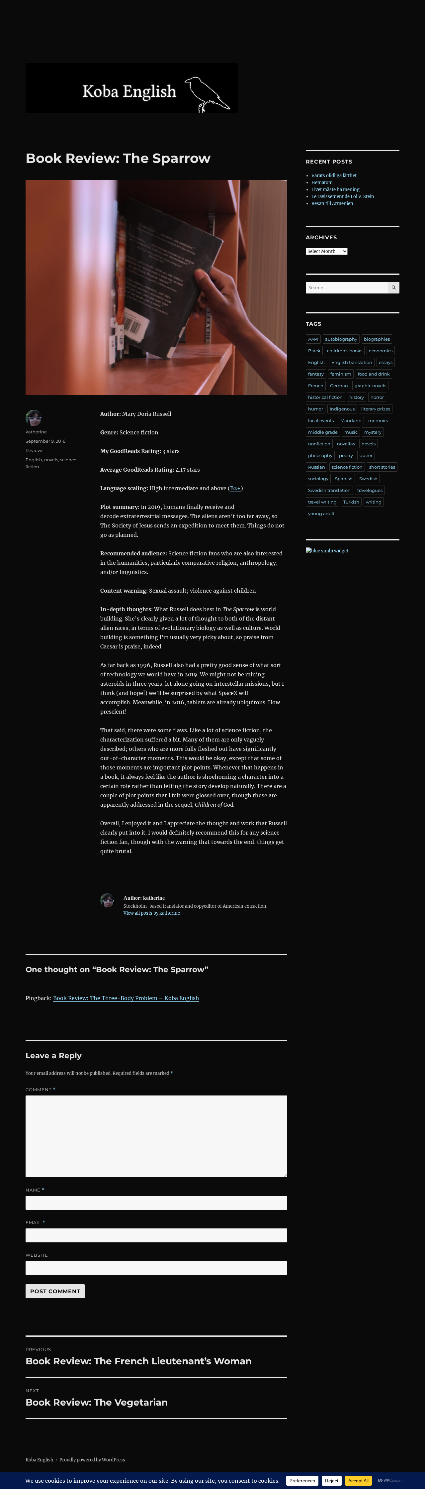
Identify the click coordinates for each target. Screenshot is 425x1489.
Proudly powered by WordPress (92, 1460)
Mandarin (351, 420)
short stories (382, 467)
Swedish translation (329, 490)
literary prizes (375, 408)
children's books (344, 350)
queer (366, 455)
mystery (373, 432)
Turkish (351, 502)
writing (374, 502)
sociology (318, 478)
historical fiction (325, 397)
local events (321, 420)
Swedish (368, 478)
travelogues (369, 490)
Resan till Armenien (332, 203)
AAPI (313, 339)
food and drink (374, 374)
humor (315, 408)
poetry (346, 455)
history (356, 397)
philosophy (320, 455)
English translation (351, 362)
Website (37, 1255)
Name (35, 1190)
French (315, 385)
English (34, 459)
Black (314, 350)
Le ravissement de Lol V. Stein (342, 196)
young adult (321, 513)
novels (51, 459)
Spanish (344, 478)
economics (380, 350)
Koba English (39, 1460)
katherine (36, 431)
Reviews (34, 450)
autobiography (341, 339)
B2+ (235, 488)
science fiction (347, 467)
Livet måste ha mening (335, 189)
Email (35, 1222)
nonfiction (319, 443)
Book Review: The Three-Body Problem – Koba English (126, 998)
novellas (346, 443)
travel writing (322, 502)
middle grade (323, 432)
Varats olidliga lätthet (334, 175)
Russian (316, 467)
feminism (340, 374)
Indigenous (342, 408)
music (351, 432)
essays (385, 362)
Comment (41, 1089)
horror (377, 397)
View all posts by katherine (152, 913)
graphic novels (370, 385)
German (339, 385)
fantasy (316, 374)
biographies (377, 339)
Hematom (322, 182)
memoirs (378, 420)
